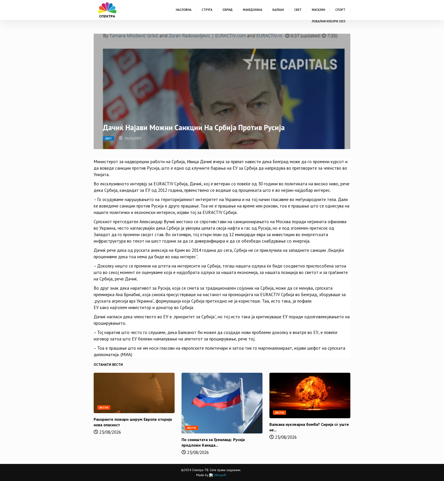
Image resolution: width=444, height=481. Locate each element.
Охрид (227, 10)
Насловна (183, 10)
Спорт (340, 10)
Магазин (318, 10)
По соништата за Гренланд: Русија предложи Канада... (213, 442)
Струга (207, 10)
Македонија (252, 10)
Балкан (278, 10)
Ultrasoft (219, 475)
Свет (298, 10)
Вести (103, 407)
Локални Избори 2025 (328, 21)
